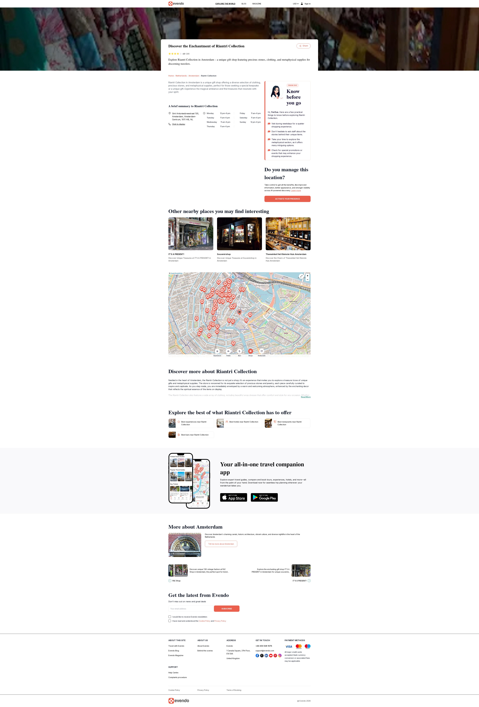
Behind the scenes (205, 651)
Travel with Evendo (176, 646)
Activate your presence (287, 199)
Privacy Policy (220, 621)
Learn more (296, 190)
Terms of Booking (234, 690)
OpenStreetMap (177, 273)
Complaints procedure (177, 677)
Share (305, 46)
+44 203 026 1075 (264, 646)
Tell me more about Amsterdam (221, 544)
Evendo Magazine (175, 655)
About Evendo (203, 646)
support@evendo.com (265, 651)
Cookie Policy (204, 621)
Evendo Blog (173, 651)
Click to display (178, 124)
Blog (244, 4)
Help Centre (173, 673)
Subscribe (227, 609)
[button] (239, 312)
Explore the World (225, 4)
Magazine (256, 4)
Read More (306, 397)
